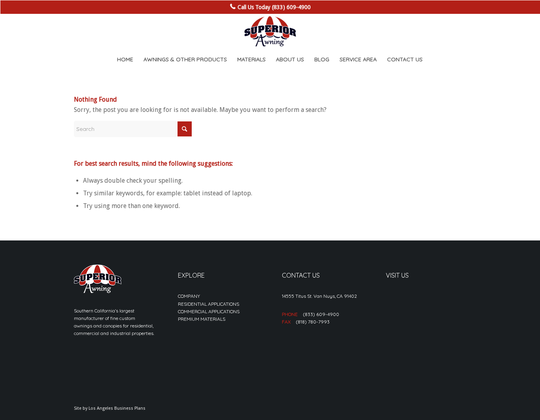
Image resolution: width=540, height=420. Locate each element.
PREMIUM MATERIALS (201, 319)
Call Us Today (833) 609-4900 (274, 7)
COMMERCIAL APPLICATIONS (209, 311)
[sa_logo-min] (270, 31)
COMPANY (189, 296)
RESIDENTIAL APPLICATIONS (208, 304)
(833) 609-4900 (321, 314)
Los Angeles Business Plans (117, 408)
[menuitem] (125, 59)
